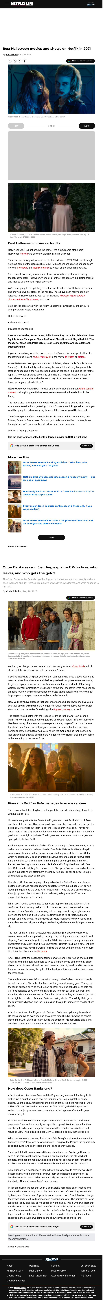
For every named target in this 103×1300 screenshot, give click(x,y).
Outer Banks (23, 1247)
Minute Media (20, 1288)
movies (23, 253)
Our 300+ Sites (88, 1265)
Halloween (22, 546)
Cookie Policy (14, 1275)
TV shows (22, 267)
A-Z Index (86, 1275)
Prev (16, 125)
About (10, 1265)
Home (11, 546)
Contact (55, 1265)
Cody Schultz (13, 591)
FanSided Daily (15, 1270)
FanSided (11, 54)
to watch (70, 356)
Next (86, 125)
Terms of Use (88, 1270)
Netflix (81, 356)
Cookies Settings (16, 1280)
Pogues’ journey (61, 709)
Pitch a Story (36, 1270)
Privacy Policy (58, 1270)
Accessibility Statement (63, 1275)
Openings (34, 1265)
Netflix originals (41, 267)
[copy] (24, 61)
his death (42, 951)
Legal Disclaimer (38, 1275)
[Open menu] (7, 4)
